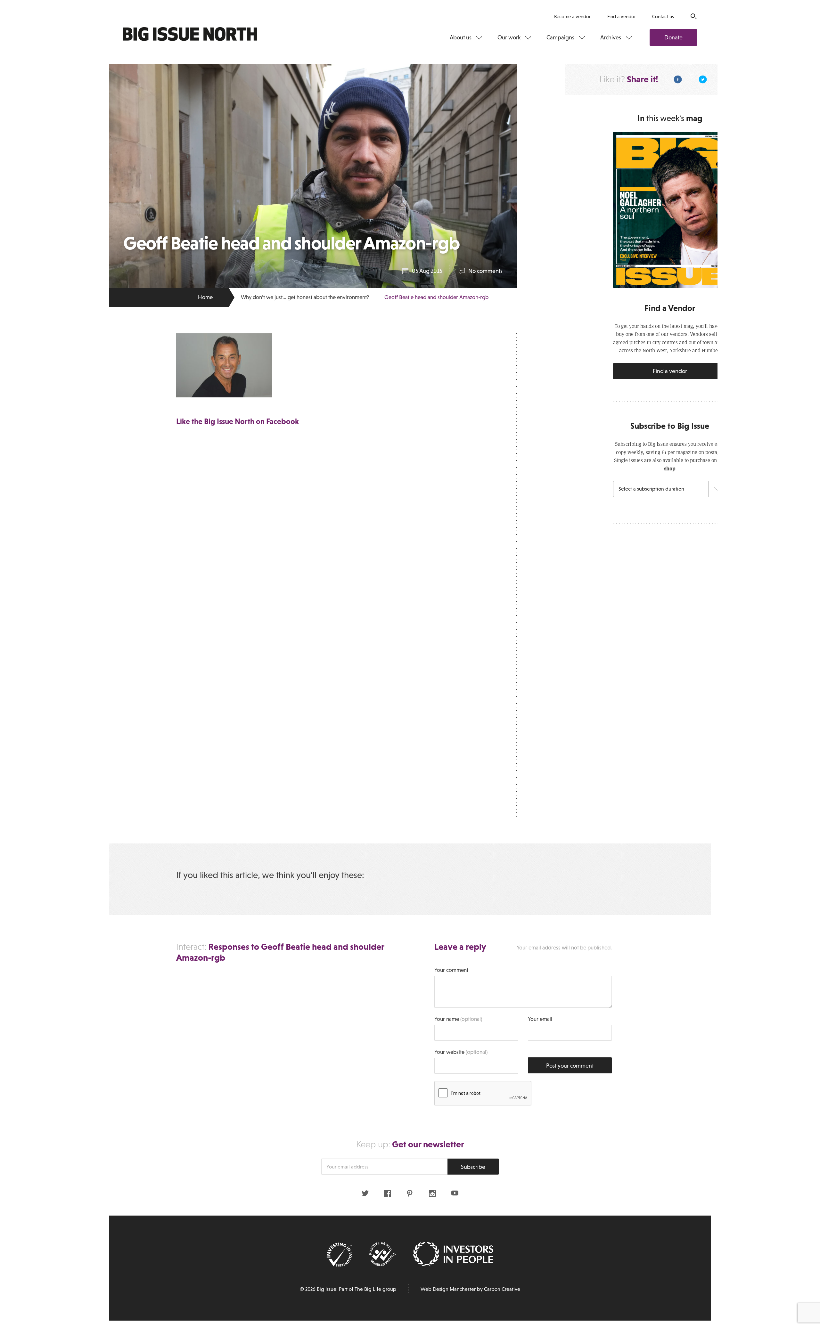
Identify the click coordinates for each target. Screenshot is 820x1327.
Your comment (451, 970)
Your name (458, 1019)
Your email (540, 1019)
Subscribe (473, 1167)
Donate (673, 37)
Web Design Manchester (448, 1289)
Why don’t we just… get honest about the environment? (305, 297)
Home (205, 297)
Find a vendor (621, 16)
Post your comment (570, 1065)
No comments (485, 271)
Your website (461, 1052)
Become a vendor (572, 16)
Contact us (663, 16)
